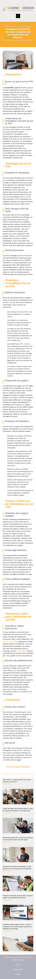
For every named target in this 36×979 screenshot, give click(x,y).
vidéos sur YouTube (10, 641)
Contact (18, 964)
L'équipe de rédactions (18, 960)
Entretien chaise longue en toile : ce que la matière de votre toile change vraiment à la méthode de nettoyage (17, 927)
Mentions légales (18, 969)
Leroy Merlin (21, 651)
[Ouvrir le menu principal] (18, 16)
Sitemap (18, 974)
